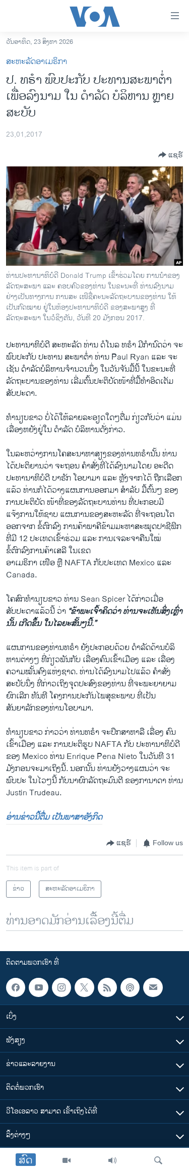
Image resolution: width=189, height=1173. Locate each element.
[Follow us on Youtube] (38, 987)
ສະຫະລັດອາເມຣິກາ (36, 62)
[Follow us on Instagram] (61, 987)
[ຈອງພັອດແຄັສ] (152, 987)
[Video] (66, 1160)
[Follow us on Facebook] (15, 987)
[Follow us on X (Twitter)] (84, 987)
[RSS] (107, 987)
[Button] (170, 155)
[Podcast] (130, 987)
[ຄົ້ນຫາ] (158, 1160)
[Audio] (112, 1160)
